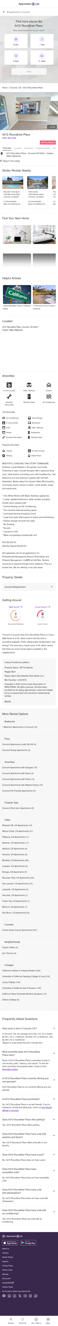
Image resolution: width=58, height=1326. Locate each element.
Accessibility (7, 1282)
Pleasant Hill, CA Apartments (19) (17, 825)
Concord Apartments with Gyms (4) (18, 773)
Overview (7, 148)
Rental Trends (7, 1257)
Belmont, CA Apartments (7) (14, 906)
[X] (20, 1296)
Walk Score (14, 607)
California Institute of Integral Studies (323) (21, 970)
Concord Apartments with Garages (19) (19, 767)
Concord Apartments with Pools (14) (18, 779)
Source (8, 701)
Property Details (43, 148)
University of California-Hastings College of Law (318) (26, 976)
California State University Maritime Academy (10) (24, 993)
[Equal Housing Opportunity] (4, 1296)
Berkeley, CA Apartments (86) (15, 860)
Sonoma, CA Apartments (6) (14, 854)
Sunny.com (6, 1278)
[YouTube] (25, 1296)
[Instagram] (30, 1296)
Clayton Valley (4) (10, 947)
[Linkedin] (9, 1296)
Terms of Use (7, 1270)
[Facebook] (14, 1296)
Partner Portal (7, 1287)
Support (5, 1261)
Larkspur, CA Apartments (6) (15, 866)
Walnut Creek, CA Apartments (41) (17, 831)
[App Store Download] (10, 1244)
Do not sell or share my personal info (16, 1291)
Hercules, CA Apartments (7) (15, 895)
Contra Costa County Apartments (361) (19, 930)
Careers (5, 1253)
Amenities (28, 148)
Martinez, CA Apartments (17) (15, 842)
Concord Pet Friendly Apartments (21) (19, 790)
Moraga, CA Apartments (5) (14, 871)
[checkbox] (16, 41)
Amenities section (10, 1069)
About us (5, 1248)
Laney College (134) (11, 982)
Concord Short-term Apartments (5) (18, 808)
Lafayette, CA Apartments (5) (15, 889)
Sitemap (5, 1274)
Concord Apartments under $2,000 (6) (19, 744)
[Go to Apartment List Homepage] (29, 4)
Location (18, 148)
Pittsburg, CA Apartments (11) (15, 836)
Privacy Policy (7, 1265)
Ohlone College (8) (10, 999)
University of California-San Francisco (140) (21, 988)
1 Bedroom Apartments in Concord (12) (19, 726)
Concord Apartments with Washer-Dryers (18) (22, 784)
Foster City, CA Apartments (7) (16, 901)
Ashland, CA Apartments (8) (14, 848)
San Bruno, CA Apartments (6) (15, 912)
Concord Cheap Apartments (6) (16, 750)
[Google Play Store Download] (28, 1244)
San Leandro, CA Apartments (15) (17, 883)
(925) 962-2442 (9, 137)
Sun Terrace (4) (9, 953)
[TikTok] (35, 1296)
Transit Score (41, 607)
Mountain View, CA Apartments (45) (18, 877)
